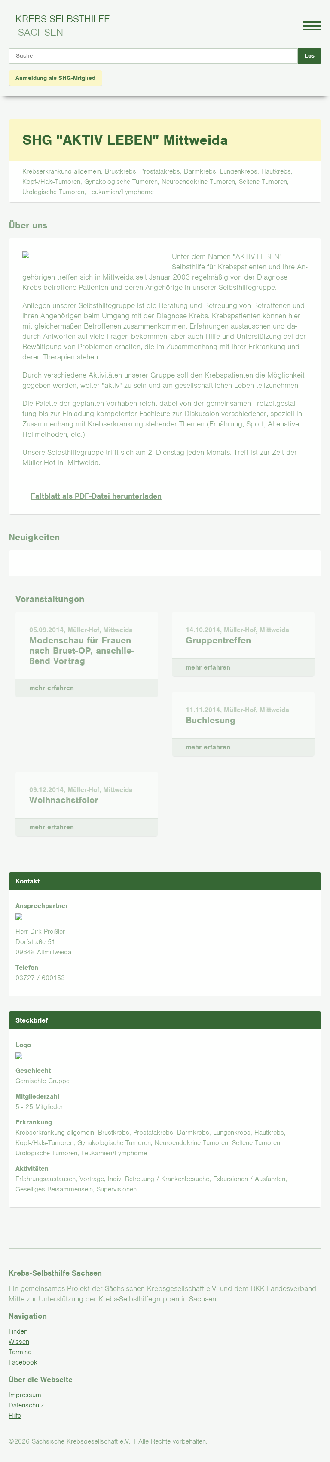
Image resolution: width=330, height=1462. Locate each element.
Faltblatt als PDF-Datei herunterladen (96, 496)
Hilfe (15, 1415)
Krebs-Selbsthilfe (62, 25)
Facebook (23, 1362)
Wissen (19, 1341)
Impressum (25, 1395)
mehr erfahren (44, 685)
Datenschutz (26, 1405)
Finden (18, 1331)
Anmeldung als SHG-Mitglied (55, 78)
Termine (20, 1352)
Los (310, 55)
